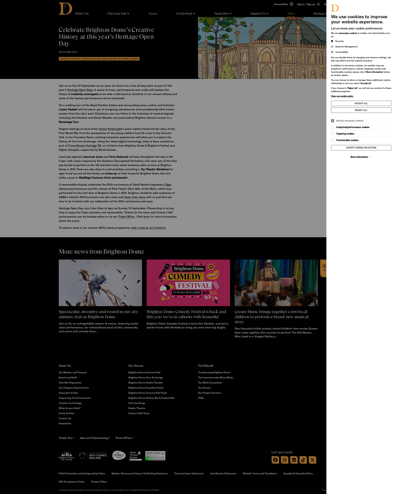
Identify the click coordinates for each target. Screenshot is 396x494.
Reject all (361, 110)
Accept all (361, 103)
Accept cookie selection (361, 147)
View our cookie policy (342, 96)
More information (359, 156)
